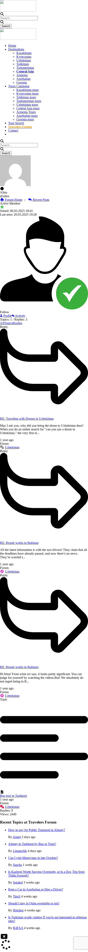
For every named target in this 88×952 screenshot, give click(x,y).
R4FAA (18, 928)
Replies (17, 323)
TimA (16, 896)
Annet (17, 837)
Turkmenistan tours (28, 101)
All (2, 323)
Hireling (18, 910)
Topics (8, 323)
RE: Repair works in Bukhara (19, 543)
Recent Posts (40, 199)
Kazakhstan (24, 53)
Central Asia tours (27, 108)
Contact (13, 130)
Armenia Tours (26, 112)
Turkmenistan (25, 67)
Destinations (16, 49)
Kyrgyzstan (23, 56)
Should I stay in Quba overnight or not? (33, 903)
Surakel (18, 882)
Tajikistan (22, 64)
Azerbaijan (23, 79)
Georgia (21, 82)
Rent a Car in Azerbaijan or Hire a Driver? (35, 889)
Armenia (22, 75)
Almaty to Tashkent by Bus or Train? (32, 844)
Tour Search (16, 123)
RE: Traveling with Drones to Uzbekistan (27, 418)
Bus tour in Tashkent (13, 795)
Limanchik (20, 851)
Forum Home (13, 199)
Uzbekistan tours (27, 104)
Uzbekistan (23, 60)
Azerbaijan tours (27, 115)
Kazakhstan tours (27, 90)
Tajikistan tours (26, 97)
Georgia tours (25, 119)
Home (12, 45)
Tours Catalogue (18, 86)
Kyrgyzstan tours (27, 93)
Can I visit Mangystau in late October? (33, 858)
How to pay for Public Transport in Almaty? (36, 830)
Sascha (17, 865)
